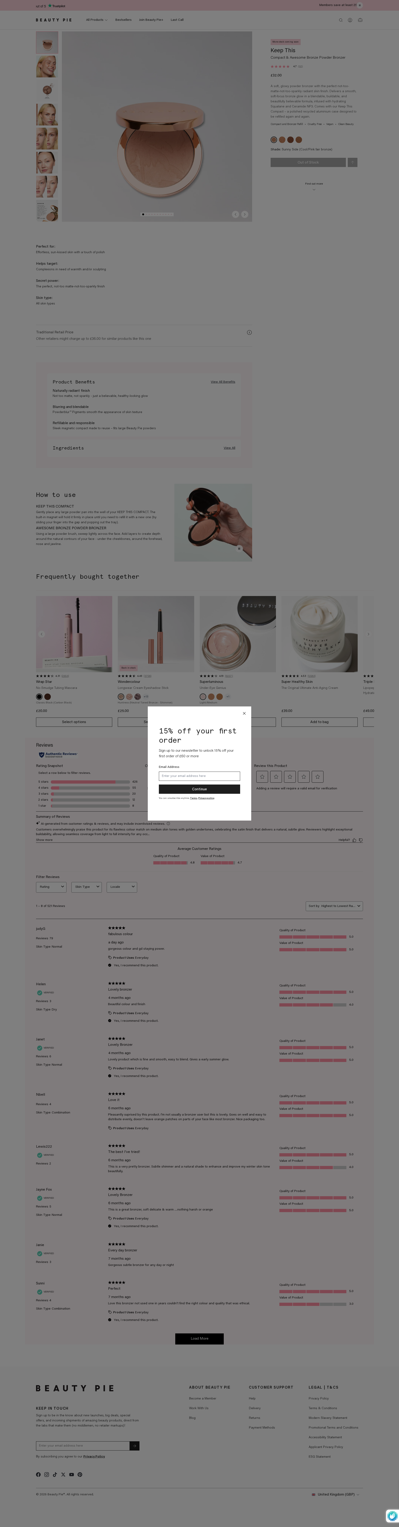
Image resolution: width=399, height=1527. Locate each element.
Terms (193, 798)
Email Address (169, 767)
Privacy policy (206, 798)
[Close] (244, 713)
